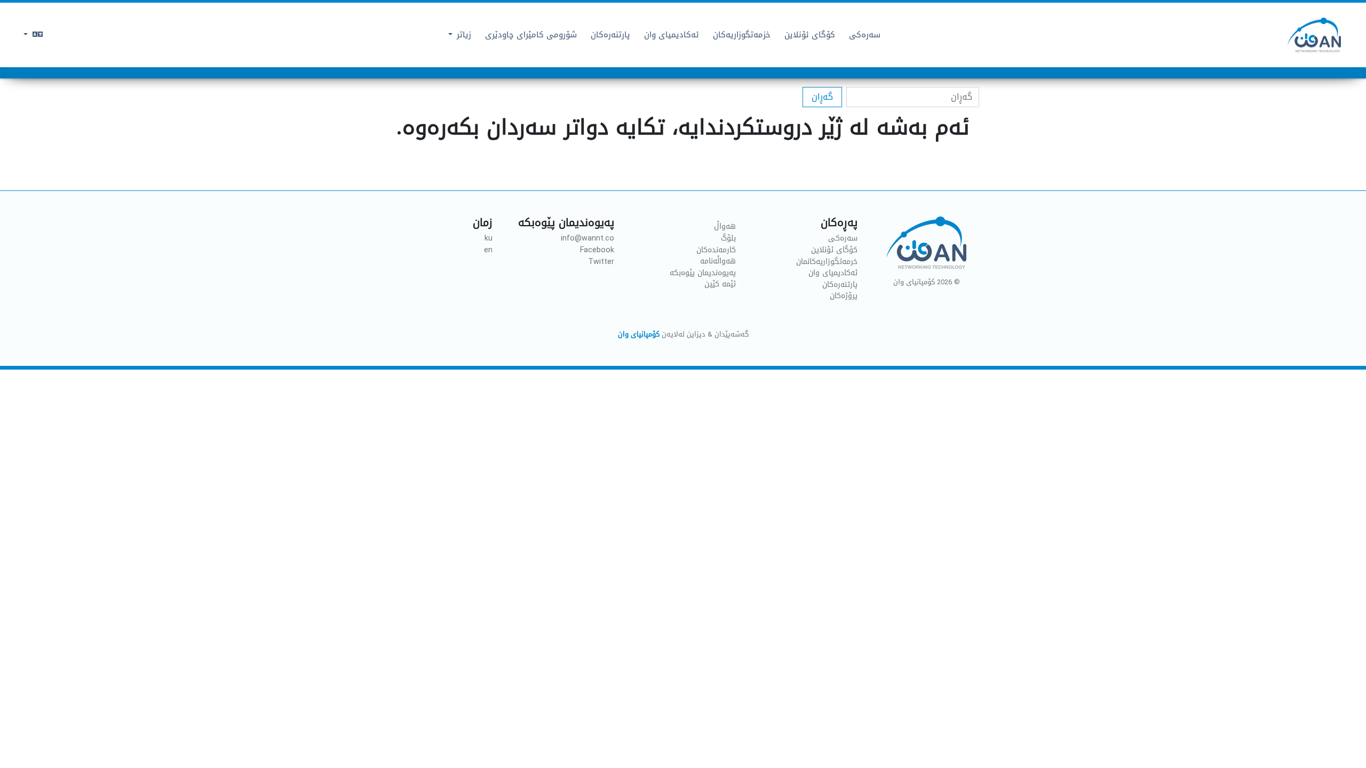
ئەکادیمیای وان (832, 273)
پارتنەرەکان (610, 34)
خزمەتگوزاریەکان (742, 34)
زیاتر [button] (462, 34)
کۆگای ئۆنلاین (834, 250)
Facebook (597, 250)
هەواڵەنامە (718, 261)
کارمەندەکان (716, 250)
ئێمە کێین (720, 284)
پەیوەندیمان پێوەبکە (703, 273)
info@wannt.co (587, 238)
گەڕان (822, 97)
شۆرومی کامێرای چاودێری (531, 34)
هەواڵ (725, 227)
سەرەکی (864, 34)
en (486, 250)
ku (486, 238)
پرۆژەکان (843, 296)
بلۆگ (728, 238)
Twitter (601, 262)
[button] (33, 35)
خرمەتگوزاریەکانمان (826, 262)
